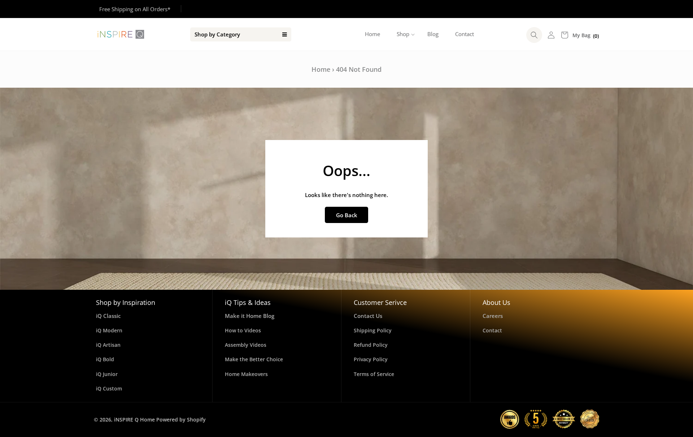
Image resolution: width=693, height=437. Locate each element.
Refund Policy (371, 344)
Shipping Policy (373, 330)
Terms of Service (374, 374)
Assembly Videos (245, 344)
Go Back (346, 215)
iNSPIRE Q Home (134, 419)
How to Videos (243, 330)
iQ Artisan (108, 344)
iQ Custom (109, 388)
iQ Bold (105, 359)
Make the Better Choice (254, 359)
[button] (403, 34)
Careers (493, 315)
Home (320, 69)
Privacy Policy (371, 359)
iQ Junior (107, 374)
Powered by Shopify (181, 419)
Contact (492, 330)
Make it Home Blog (249, 315)
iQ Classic (108, 315)
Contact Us (368, 315)
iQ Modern (109, 330)
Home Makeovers (246, 374)
